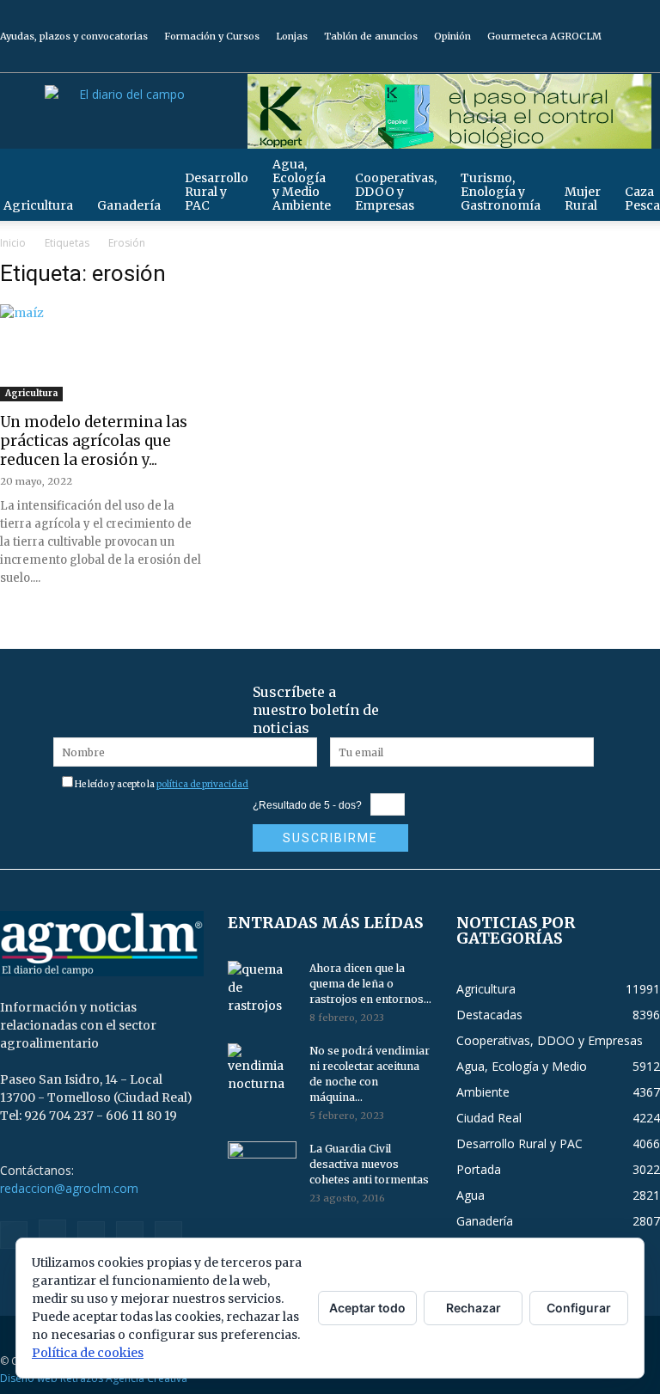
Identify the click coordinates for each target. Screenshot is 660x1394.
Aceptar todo (367, 1307)
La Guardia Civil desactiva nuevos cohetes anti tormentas (369, 1164)
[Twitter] (619, 60)
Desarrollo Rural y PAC (216, 191)
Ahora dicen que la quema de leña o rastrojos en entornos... (370, 984)
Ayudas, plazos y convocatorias (74, 36)
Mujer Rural (583, 198)
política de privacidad (202, 784)
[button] (639, 170)
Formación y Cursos (212, 36)
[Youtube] (647, 60)
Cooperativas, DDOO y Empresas (396, 191)
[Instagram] (562, 60)
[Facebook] (534, 60)
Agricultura (31, 393)
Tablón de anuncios (371, 36)
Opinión (452, 36)
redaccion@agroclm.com (69, 1188)
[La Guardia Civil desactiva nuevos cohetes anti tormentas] (262, 1165)
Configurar (579, 1307)
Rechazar (473, 1307)
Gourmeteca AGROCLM (544, 36)
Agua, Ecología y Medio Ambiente (301, 184)
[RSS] (590, 60)
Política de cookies (88, 1352)
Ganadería (129, 205)
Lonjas (292, 36)
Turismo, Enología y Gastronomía (501, 191)
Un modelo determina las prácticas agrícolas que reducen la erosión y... (93, 441)
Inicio (13, 242)
